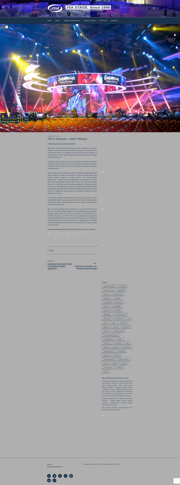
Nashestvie (126, 326)
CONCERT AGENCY (89, 20)
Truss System (108, 367)
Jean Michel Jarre (120, 314)
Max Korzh (123, 322)
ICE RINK (118, 310)
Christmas (117, 298)
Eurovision (119, 302)
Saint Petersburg (109, 351)
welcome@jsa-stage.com (54, 466)
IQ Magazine (107, 314)
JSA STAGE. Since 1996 (88, 7)
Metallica (106, 326)
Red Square (118, 343)
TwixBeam (119, 367)
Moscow (115, 326)
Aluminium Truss (109, 290)
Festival (106, 306)
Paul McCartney (118, 331)
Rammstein (107, 343)
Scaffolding (121, 351)
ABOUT (57, 20)
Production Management (111, 335)
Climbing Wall (107, 302)
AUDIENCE (121, 290)
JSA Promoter (119, 318)
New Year (106, 331)
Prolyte (120, 339)
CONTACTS (114, 20)
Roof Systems (126, 347)
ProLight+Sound (108, 339)
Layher (114, 322)
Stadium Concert (123, 359)
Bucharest (107, 294)
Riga (127, 343)
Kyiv (129, 318)
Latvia (105, 322)
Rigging (106, 347)
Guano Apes (107, 310)
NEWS (49, 20)
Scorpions (107, 355)
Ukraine (106, 371)
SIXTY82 (116, 355)
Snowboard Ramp (109, 359)
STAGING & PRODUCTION (71, 20)
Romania (115, 347)
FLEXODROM (116, 306)
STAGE (106, 363)
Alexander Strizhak (109, 286)
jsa (58, 136)
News (52, 250)
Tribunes (123, 363)
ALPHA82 (122, 286)
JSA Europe (107, 318)
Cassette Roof (118, 294)
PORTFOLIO (103, 20)
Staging (114, 363)
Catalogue (107, 298)
